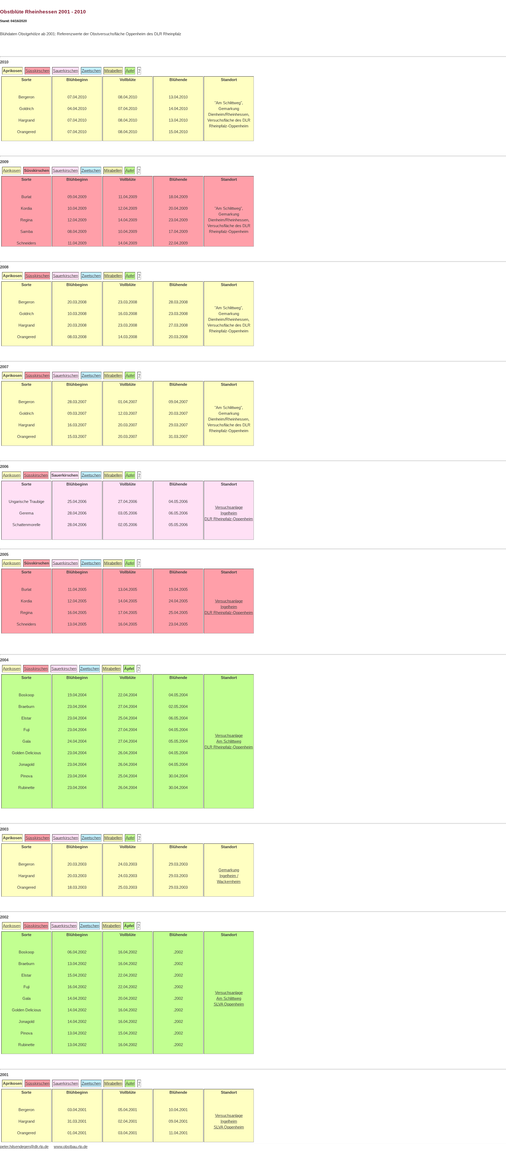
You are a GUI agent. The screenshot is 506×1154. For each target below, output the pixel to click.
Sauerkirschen (65, 71)
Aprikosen (11, 170)
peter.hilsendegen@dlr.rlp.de (24, 1147)
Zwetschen (91, 71)
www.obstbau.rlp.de (70, 1147)
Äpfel (130, 71)
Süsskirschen (37, 71)
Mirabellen (113, 71)
